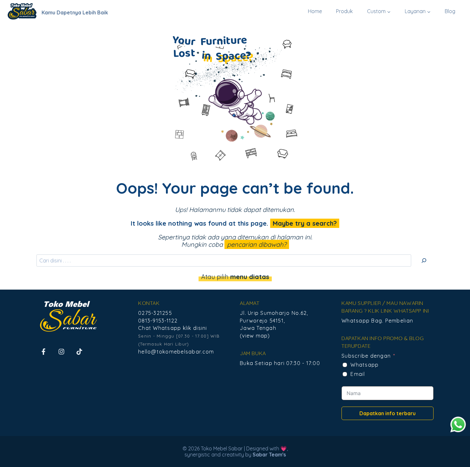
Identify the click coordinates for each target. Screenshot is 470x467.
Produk (344, 11)
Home (315, 11)
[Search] (424, 260)
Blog (450, 11)
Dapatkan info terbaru (387, 413)
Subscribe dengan (366, 356)
